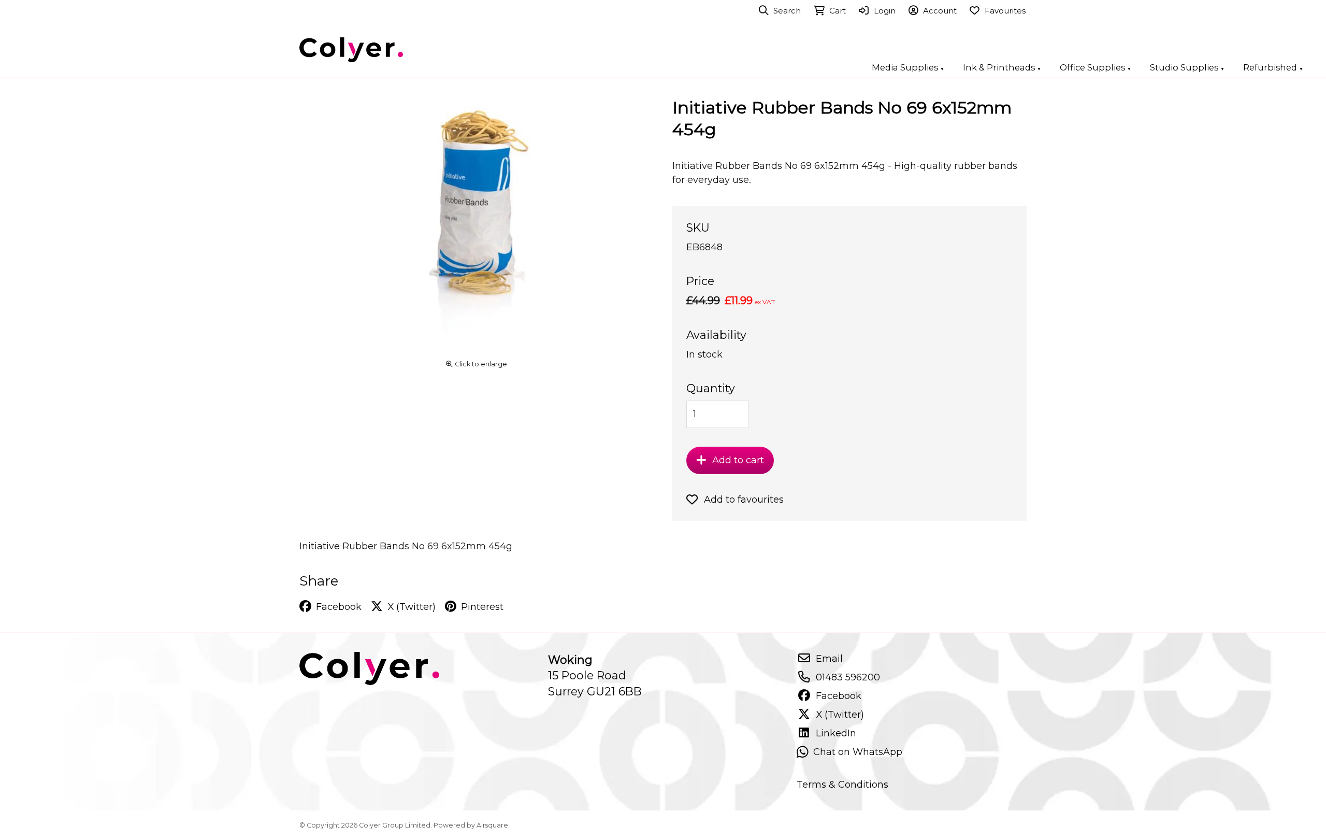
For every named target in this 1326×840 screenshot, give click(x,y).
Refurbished (1273, 67)
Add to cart (738, 460)
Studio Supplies (1187, 67)
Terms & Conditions (842, 784)
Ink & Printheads (1002, 67)
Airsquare (492, 825)
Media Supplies (908, 67)
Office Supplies (1095, 67)
